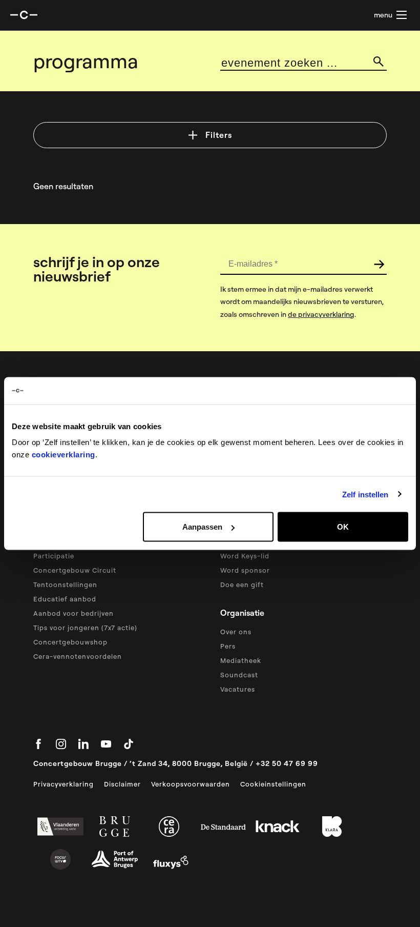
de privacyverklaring (321, 314)
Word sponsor (245, 570)
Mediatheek (240, 660)
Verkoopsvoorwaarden (190, 784)
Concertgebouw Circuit (74, 570)
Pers (228, 646)
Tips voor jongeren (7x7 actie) (85, 627)
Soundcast (239, 675)
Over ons (235, 632)
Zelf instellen (365, 494)
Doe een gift (242, 584)
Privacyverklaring (63, 784)
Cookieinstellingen (273, 784)
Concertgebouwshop (70, 642)
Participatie (53, 556)
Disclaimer (122, 784)
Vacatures (237, 689)
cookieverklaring (63, 454)
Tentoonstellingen (65, 584)
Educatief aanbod (64, 599)
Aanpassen (202, 526)
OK (343, 526)
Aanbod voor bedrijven (73, 613)
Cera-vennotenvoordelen (77, 656)
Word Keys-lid (244, 556)
